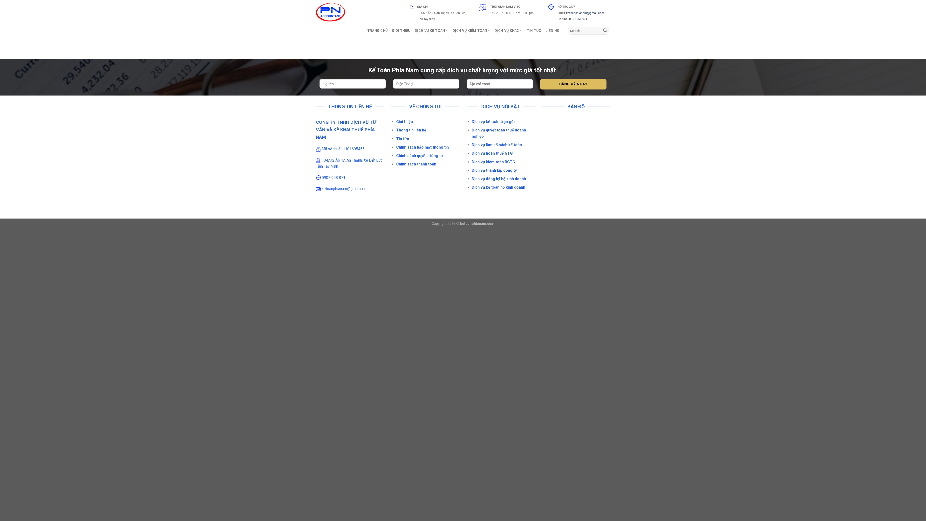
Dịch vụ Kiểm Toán (470, 31)
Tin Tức (534, 31)
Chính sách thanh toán (416, 164)
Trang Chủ (377, 31)
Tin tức (402, 139)
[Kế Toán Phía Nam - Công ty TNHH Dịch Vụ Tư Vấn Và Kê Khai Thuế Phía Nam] (330, 12)
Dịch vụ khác (507, 31)
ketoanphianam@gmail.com (585, 13)
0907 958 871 (578, 19)
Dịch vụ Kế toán (430, 31)
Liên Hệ (552, 31)
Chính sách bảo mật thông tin (422, 147)
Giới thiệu (404, 121)
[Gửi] (605, 31)
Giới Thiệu (401, 31)
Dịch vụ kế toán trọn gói (493, 121)
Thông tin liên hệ (411, 130)
